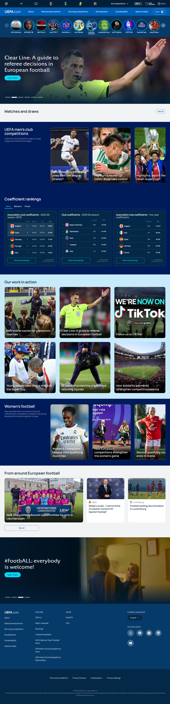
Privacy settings (114, 678)
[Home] (12, 612)
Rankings (39, 629)
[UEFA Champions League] (6, 3)
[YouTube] (130, 645)
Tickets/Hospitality (43, 634)
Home (13, 11)
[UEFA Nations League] (95, 3)
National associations (14, 623)
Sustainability (10, 640)
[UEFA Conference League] (65, 3)
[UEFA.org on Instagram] (149, 635)
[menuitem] (32, 11)
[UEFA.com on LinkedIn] (158, 635)
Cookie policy (96, 678)
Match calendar (42, 623)
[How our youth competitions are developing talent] (85, 70)
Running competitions (14, 629)
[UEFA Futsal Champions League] (21, 3)
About (7, 617)
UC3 (68, 623)
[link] (31, 11)
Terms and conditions (58, 678)
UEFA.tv (38, 617)
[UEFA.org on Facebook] (140, 635)
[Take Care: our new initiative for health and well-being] (85, 570)
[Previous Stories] (7, 25)
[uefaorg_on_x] (130, 635)
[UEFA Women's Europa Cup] (80, 3)
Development (10, 634)
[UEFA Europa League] (51, 3)
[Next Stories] (163, 25)
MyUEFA (69, 617)
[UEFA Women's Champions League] (36, 3)
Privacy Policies (79, 678)
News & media (10, 646)
